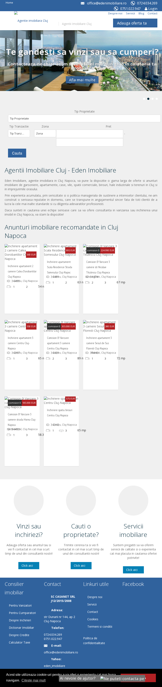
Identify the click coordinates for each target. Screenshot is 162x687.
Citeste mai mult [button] (34, 680)
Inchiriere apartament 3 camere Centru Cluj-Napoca (20, 343)
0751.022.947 (53, 639)
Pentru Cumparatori (22, 613)
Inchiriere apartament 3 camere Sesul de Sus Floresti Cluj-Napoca (99, 343)
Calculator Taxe (19, 642)
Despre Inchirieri (20, 620)
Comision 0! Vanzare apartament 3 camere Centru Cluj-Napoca (58, 343)
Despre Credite (19, 635)
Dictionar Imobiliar (21, 628)
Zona (45, 126)
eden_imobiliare (54, 666)
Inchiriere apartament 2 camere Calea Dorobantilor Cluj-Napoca (22, 271)
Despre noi (115, 13)
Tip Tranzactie (19, 126)
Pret (108, 126)
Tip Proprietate (84, 111)
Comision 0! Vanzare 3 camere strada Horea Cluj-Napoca (22, 419)
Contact (152, 13)
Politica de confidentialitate (94, 640)
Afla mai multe (82, 79)
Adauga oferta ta (132, 23)
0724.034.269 (53, 635)
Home (9, 2)
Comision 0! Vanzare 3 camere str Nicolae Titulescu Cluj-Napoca (98, 267)
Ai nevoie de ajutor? (78, 678)
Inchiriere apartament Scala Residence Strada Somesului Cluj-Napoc (59, 267)
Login (152, 9)
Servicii (130, 13)
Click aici (27, 565)
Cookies (92, 619)
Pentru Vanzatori (20, 605)
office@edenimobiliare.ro (107, 3)
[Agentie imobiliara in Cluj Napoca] (33, 30)
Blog (141, 13)
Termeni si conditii (99, 627)
